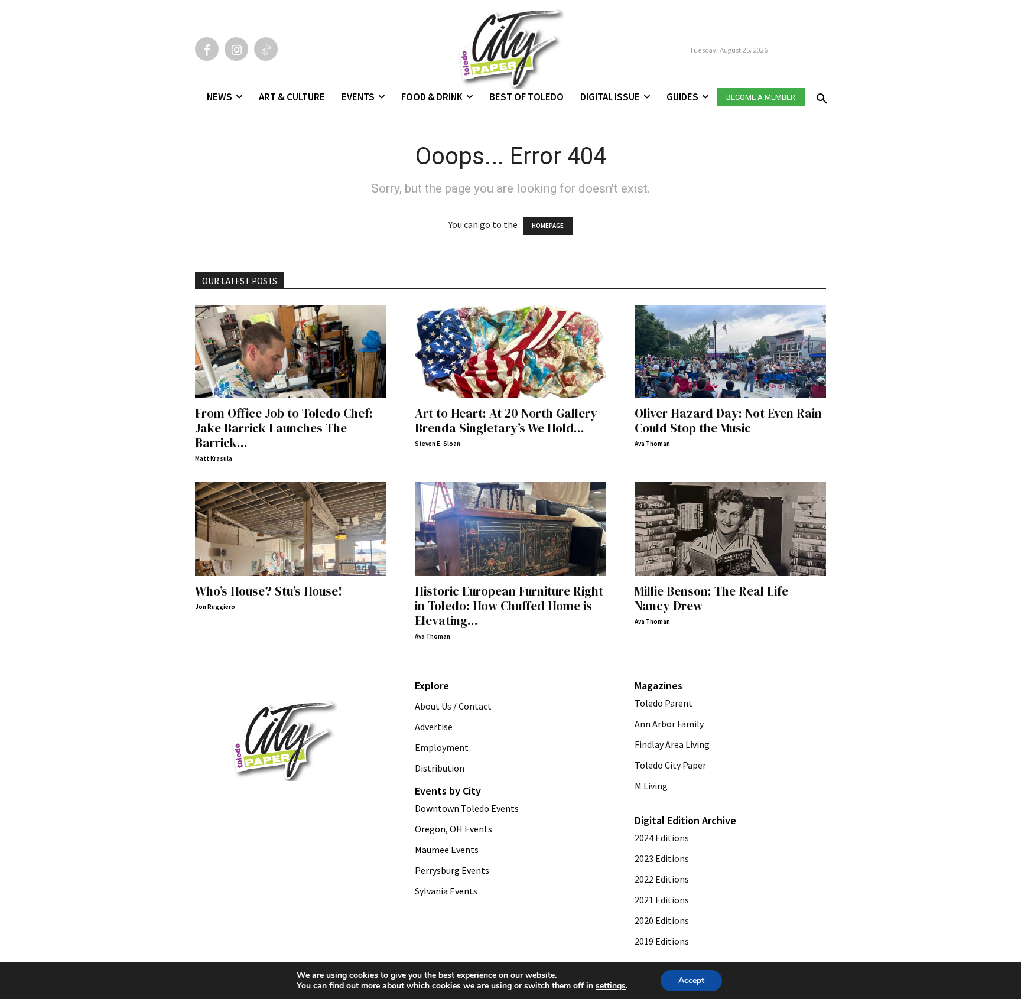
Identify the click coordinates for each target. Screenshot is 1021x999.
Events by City (448, 791)
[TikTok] (266, 49)
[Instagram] (236, 49)
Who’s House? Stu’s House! (268, 591)
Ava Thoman (652, 444)
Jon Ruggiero (215, 607)
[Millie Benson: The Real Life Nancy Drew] (730, 529)
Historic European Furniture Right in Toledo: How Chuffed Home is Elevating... (509, 606)
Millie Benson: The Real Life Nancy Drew (711, 598)
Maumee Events (447, 849)
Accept (691, 980)
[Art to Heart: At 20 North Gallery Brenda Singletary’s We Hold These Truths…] (510, 352)
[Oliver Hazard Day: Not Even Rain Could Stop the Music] (730, 352)
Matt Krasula (213, 458)
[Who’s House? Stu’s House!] (290, 529)
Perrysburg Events (452, 870)
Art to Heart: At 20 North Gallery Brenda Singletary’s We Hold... (506, 421)
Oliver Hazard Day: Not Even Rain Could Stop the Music (728, 421)
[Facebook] (207, 49)
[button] (819, 95)
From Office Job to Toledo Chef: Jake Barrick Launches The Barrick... (284, 428)
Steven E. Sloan (437, 444)
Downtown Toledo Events (467, 808)
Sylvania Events (446, 891)
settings (611, 986)
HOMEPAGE (548, 226)
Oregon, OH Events (453, 829)
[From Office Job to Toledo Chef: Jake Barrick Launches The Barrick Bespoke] (290, 352)
